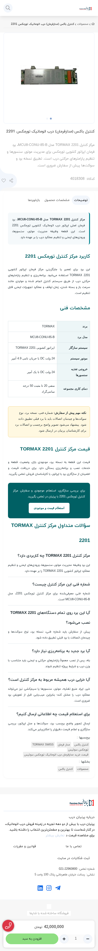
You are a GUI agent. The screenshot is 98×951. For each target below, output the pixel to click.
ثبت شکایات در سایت (73, 858)
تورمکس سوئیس (78, 750)
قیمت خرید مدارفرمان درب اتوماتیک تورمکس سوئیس (56, 755)
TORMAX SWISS (43, 745)
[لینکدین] (40, 888)
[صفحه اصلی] (93, 24)
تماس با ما (74, 846)
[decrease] (87, 938)
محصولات (82, 24)
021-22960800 (68, 869)
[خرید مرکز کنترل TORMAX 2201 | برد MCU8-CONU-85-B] (49, 805)
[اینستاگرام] (49, 888)
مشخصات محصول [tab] (57, 200)
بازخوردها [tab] (34, 200)
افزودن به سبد (32, 939)
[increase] (64, 938)
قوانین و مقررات (24, 846)
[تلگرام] (58, 888)
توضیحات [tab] (81, 200)
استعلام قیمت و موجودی (49, 508)
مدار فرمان (64, 745)
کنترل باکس (81, 745)
